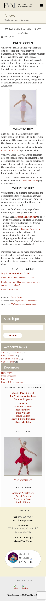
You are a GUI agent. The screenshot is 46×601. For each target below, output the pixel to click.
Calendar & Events (23, 407)
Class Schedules (8, 376)
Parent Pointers (17, 297)
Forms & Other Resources (13, 382)
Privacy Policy (23, 413)
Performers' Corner (9, 359)
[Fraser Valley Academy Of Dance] (17, 5)
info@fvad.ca (26, 520)
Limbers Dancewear (31, 229)
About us (23, 403)
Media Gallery (23, 416)
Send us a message (23, 537)
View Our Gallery (23, 480)
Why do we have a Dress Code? (15, 273)
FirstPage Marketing (30, 595)
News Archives (8, 373)
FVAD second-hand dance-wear (23, 304)
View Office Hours (23, 541)
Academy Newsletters (11, 352)
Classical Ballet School (23, 393)
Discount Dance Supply (25, 217)
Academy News (23, 410)
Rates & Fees (7, 379)
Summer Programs (23, 399)
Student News (7, 362)
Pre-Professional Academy (23, 396)
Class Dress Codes (9, 150)
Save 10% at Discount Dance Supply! (17, 278)
